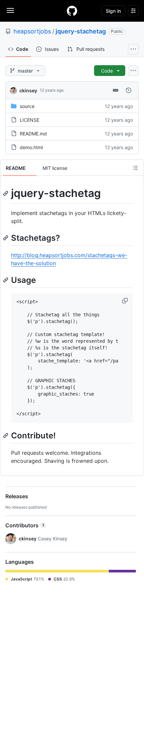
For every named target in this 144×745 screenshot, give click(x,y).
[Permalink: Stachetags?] (6, 237)
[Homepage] (72, 10)
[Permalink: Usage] (6, 280)
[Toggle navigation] (10, 10)
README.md (33, 133)
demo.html (31, 147)
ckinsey (28, 90)
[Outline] (135, 168)
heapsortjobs (32, 31)
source (27, 106)
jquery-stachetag (81, 31)
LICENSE (29, 120)
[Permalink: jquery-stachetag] (6, 193)
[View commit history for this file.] (128, 90)
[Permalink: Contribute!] (6, 435)
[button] (125, 300)
